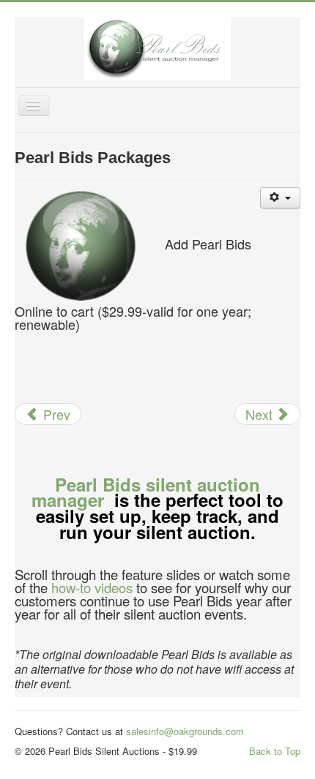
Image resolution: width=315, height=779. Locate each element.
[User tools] (280, 197)
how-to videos (92, 587)
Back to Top (274, 751)
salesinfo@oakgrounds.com (185, 731)
